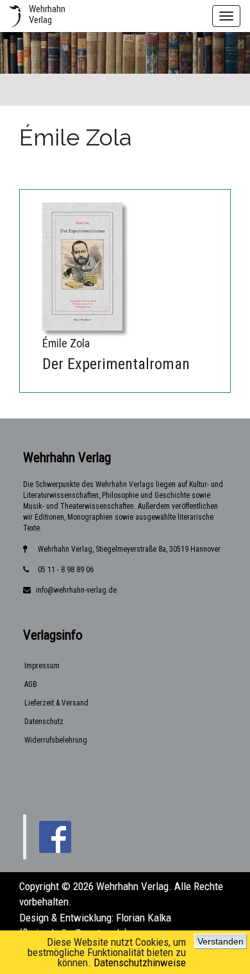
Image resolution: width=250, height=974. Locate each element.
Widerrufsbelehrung (55, 740)
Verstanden (220, 941)
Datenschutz (43, 721)
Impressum (42, 665)
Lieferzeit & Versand (56, 702)
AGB (30, 684)
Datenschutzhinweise (140, 962)
